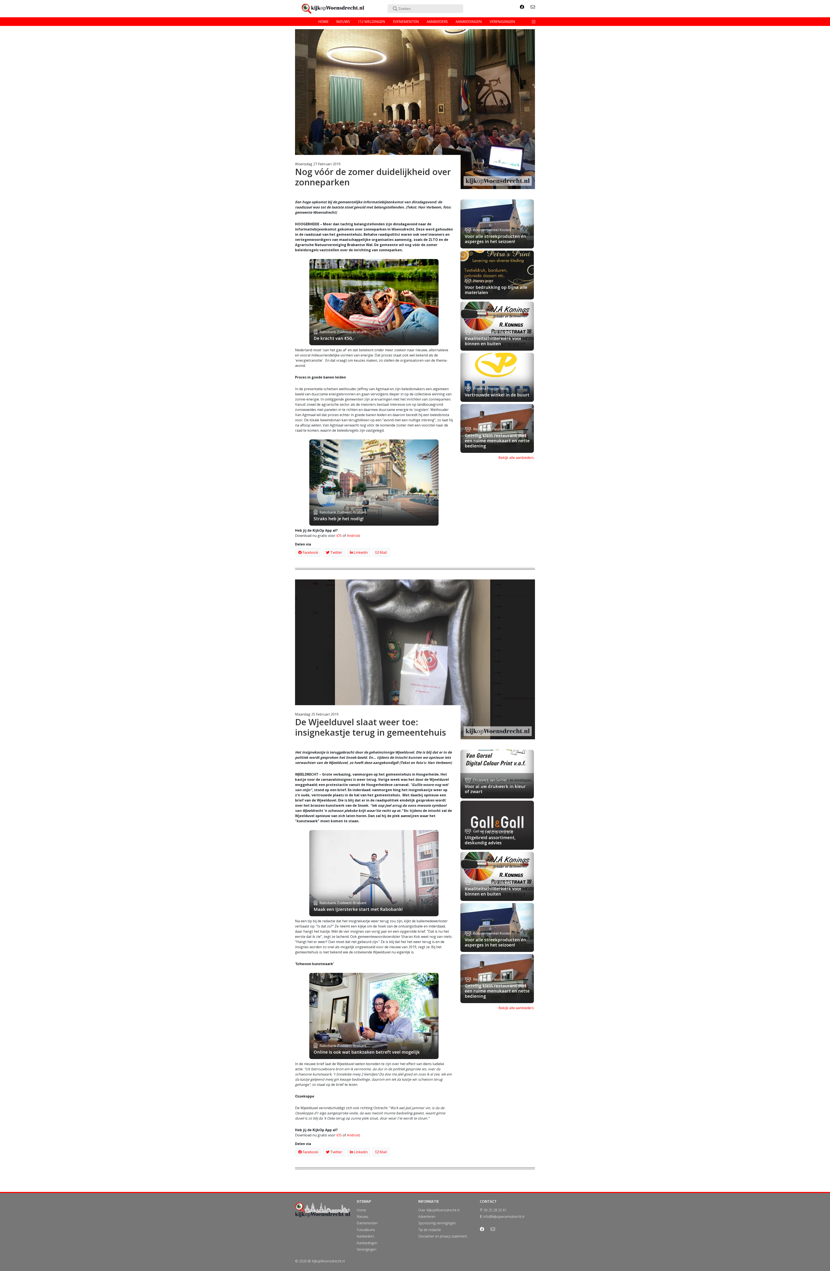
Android (353, 535)
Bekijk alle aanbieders (516, 457)
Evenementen (367, 1223)
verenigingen (502, 21)
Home (361, 1210)
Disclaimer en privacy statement (442, 1236)
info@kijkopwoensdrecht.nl (503, 1216)
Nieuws (362, 1216)
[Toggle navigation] (533, 21)
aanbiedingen (469, 21)
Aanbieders (365, 1236)
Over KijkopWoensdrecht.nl (439, 1210)
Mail (383, 552)
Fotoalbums (366, 1229)
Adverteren (426, 1216)
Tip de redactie (429, 1229)
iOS (339, 535)
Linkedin (360, 552)
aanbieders (437, 21)
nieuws (343, 21)
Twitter (335, 552)
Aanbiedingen (367, 1243)
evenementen (406, 21)
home (323, 21)
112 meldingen (371, 21)
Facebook (310, 552)
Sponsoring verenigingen (437, 1223)
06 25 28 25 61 (495, 1210)
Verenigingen (366, 1249)
